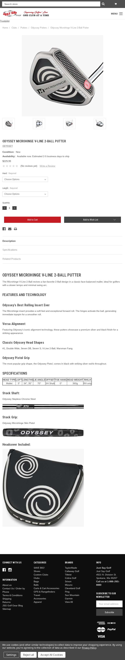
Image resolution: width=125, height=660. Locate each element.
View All (69, 602)
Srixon (68, 581)
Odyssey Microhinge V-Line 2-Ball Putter (69, 28)
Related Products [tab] (11, 258)
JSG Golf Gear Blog (12, 605)
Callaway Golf (72, 571)
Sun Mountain (72, 595)
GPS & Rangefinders (44, 591)
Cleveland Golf (72, 588)
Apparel (38, 602)
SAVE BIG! (39, 567)
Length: (10, 188)
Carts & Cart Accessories (46, 588)
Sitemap (6, 609)
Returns (6, 602)
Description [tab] (9, 241)
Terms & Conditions (12, 595)
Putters (24, 28)
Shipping (6, 598)
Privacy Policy (89, 647)
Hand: (9, 173)
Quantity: (6, 203)
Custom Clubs (41, 574)
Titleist (68, 574)
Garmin (69, 598)
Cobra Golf (70, 578)
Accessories (40, 598)
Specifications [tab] (9, 249)
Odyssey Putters (39, 28)
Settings (11, 655)
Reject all (28, 655)
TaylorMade (71, 567)
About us (7, 585)
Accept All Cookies (52, 655)
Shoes (37, 571)
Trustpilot (4, 21)
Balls (36, 585)
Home (5, 28)
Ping (67, 591)
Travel (37, 595)
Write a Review (47, 166)
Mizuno (68, 585)
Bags (36, 581)
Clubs (14, 28)
